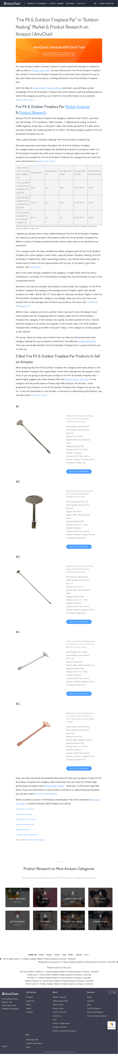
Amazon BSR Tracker (54, 786)
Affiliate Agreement (60, 1001)
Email (64, 954)
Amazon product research (26, 819)
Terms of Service (59, 1012)
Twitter (41, 954)
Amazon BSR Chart (87, 341)
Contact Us (57, 1016)
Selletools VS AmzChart (25, 824)
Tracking (29, 1012)
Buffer (70, 954)
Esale (28, 1047)
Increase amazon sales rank (27, 834)
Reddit (49, 954)
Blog (89, 1004)
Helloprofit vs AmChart (25, 809)
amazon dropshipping (46, 793)
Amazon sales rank (40, 70)
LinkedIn (79, 954)
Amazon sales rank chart (77, 379)
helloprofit (35, 267)
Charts (52, 3)
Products (31, 3)
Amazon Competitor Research (65, 1031)
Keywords (30, 1001)
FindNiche (93, 302)
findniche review (39, 395)
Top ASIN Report (94, 1008)
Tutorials (90, 1001)
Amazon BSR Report (95, 1012)
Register (110, 3)
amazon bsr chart (24, 99)
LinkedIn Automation (34, 1043)
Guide (89, 997)
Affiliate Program (59, 997)
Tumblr (57, 954)
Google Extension (60, 1027)
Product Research (32, 112)
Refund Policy (58, 1004)
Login (102, 3)
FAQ (54, 1019)
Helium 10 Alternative (61, 1023)
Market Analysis (77, 106)
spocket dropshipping (36, 840)
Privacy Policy (58, 1008)
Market (60, 3)
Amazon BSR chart (23, 829)
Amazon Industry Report (97, 1016)
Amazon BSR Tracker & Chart (47, 88)
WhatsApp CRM (32, 1039)
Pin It (86, 954)
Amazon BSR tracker (24, 814)
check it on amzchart (79, 471)
